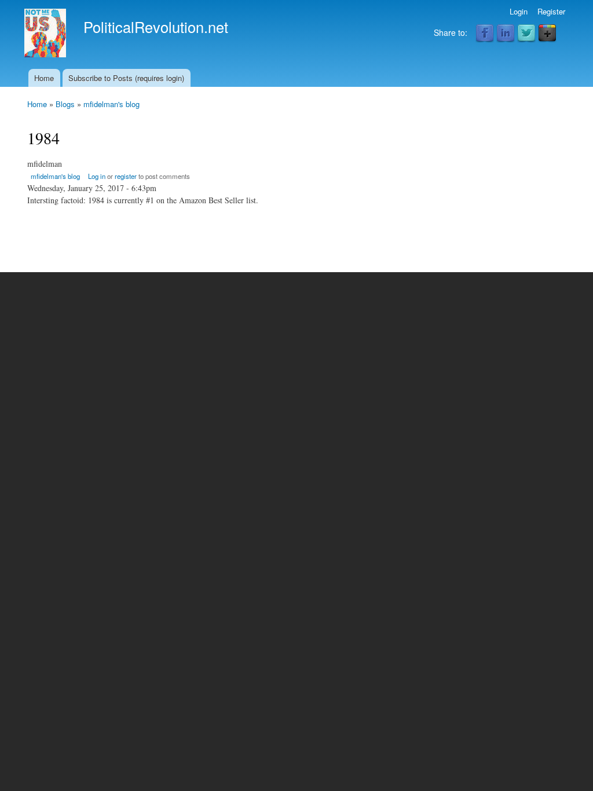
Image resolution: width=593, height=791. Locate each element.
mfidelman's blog (111, 103)
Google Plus (547, 33)
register (126, 176)
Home (44, 77)
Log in (96, 176)
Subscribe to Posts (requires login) (126, 77)
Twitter (526, 33)
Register (551, 11)
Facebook (484, 33)
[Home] (47, 34)
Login (519, 11)
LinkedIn (505, 33)
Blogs (65, 103)
